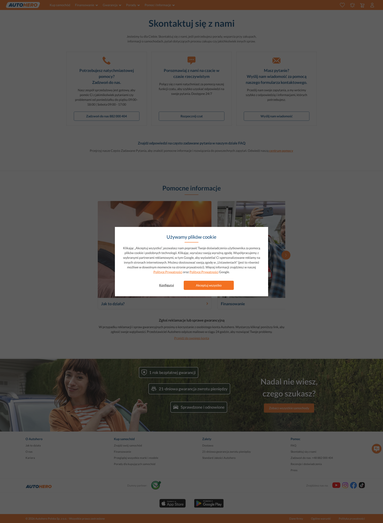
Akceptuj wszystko (209, 285)
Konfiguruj (166, 285)
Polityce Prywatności (167, 272)
